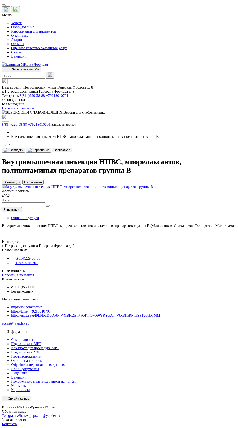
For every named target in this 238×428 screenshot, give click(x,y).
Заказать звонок (63, 124)
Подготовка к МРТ (26, 344)
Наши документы (25, 369)
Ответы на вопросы (27, 360)
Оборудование (22, 27)
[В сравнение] (38, 150)
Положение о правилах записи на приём (43, 381)
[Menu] (4, 5)
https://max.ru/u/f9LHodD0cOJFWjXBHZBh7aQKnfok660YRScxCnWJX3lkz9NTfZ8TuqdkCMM (85, 315)
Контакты (19, 386)
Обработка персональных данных (38, 365)
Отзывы (17, 44)
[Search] (50, 75)
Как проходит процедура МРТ (35, 348)
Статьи (16, 52)
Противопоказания (26, 356)
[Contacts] (15, 9)
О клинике (19, 35)
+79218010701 (57, 96)
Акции (16, 40)
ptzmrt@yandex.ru (15, 323)
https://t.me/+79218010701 (31, 311)
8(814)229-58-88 (33, 96)
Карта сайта (20, 390)
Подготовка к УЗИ (26, 352)
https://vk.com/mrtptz (26, 307)
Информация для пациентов (33, 31)
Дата (5, 200)
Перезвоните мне (15, 271)
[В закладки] (13, 150)
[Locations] (6, 9)
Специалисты (22, 340)
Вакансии (19, 56)
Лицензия (19, 373)
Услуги (16, 23)
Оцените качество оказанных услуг (39, 48)
